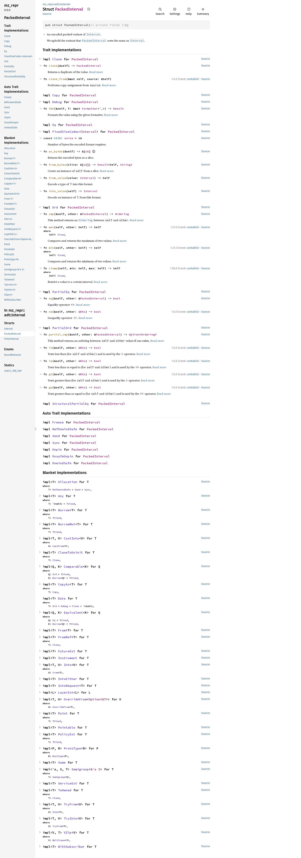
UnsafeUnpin (62, 456)
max (51, 227)
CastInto (71, 538)
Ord (55, 207)
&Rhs (81, 311)
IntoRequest (68, 686)
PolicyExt (66, 734)
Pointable (66, 727)
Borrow (64, 510)
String (125, 164)
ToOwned (64, 790)
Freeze (58, 422)
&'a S (95, 769)
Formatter (90, 108)
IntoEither (67, 679)
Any (61, 496)
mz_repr (48, 4)
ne (50, 311)
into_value (57, 191)
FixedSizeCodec (65, 132)
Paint (63, 713)
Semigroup (80, 769)
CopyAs (64, 584)
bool (116, 298)
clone (53, 65)
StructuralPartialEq (70, 404)
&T (104, 699)
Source (47, 14)
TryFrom (70, 804)
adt (57, 4)
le (50, 361)
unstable (192, 79)
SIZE (57, 138)
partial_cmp (58, 334)
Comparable (73, 567)
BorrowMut (66, 524)
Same (62, 762)
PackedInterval (84, 59)
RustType (58, 756)
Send (56, 436)
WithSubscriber (71, 847)
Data (62, 598)
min (51, 247)
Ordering (122, 214)
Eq (54, 125)
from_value (57, 178)
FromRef (64, 637)
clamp (53, 268)
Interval (88, 132)
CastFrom (58, 546)
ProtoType (72, 748)
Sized (60, 234)
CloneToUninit (70, 552)
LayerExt (65, 692)
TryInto (70, 818)
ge (50, 387)
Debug (57, 102)
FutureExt (66, 651)
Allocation (67, 482)
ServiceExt (67, 783)
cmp (51, 214)
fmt (51, 108)
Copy (56, 95)
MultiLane (58, 840)
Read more (96, 72)
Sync (56, 443)
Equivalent (73, 612)
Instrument (67, 658)
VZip (67, 832)
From (62, 630)
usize (68, 138)
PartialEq (61, 292)
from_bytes (57, 164)
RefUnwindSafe (64, 429)
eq (50, 298)
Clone (57, 59)
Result (118, 108)
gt (50, 374)
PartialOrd (61, 328)
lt (50, 347)
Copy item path (89, 9)
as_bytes (56, 151)
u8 (87, 151)
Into (67, 665)
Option (134, 334)
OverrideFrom (75, 699)
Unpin (57, 449)
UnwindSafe (61, 463)
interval (65, 4)
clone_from (57, 79)
